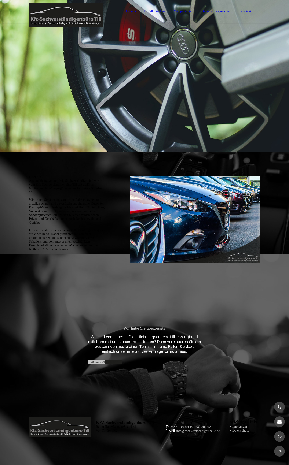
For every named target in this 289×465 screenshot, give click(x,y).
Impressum (239, 426)
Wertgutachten (183, 11)
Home (128, 11)
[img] (66, 15)
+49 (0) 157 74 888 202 (195, 427)
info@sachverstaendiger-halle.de (198, 431)
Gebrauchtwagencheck (216, 11)
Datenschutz (240, 430)
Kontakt (245, 11)
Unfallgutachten (155, 11)
